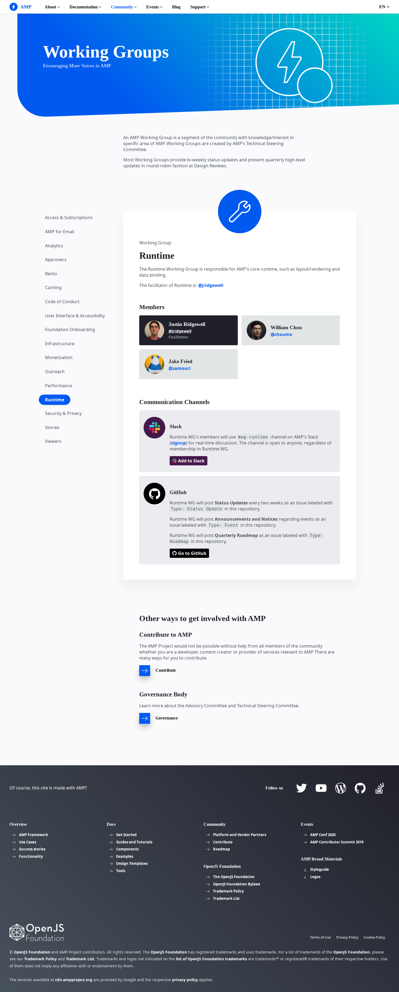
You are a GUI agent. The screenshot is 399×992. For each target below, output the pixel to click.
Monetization (58, 357)
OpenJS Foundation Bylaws (236, 884)
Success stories (32, 849)
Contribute (223, 842)
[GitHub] (360, 788)
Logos (315, 876)
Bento (51, 274)
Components (127, 849)
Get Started (126, 834)
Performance (58, 386)
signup (178, 443)
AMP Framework (33, 834)
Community (122, 7)
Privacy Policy (347, 937)
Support (197, 7)
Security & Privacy (63, 413)
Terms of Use (320, 937)
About (50, 7)
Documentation (83, 7)
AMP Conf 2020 (322, 834)
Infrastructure (59, 344)
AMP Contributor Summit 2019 (336, 842)
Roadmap (221, 849)
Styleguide (319, 869)
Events (152, 7)
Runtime (54, 400)
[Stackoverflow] (379, 788)
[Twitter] (301, 788)
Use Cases (27, 842)
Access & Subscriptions (69, 217)
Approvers (55, 260)
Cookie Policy (374, 937)
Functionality (31, 856)
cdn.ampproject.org (73, 979)
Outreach (55, 372)
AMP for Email (59, 232)
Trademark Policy (228, 891)
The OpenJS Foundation (234, 876)
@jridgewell (210, 285)
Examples (124, 856)
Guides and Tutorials (134, 842)
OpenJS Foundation (32, 952)
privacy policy (185, 979)
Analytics (54, 246)
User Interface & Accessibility (75, 316)
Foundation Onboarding (70, 329)
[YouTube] (321, 788)
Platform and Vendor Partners (239, 834)
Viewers (53, 441)
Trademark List (226, 898)
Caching (53, 287)
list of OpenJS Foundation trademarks (211, 958)
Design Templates (132, 863)
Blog (176, 7)
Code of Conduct (62, 302)
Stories (52, 427)
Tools (120, 870)
